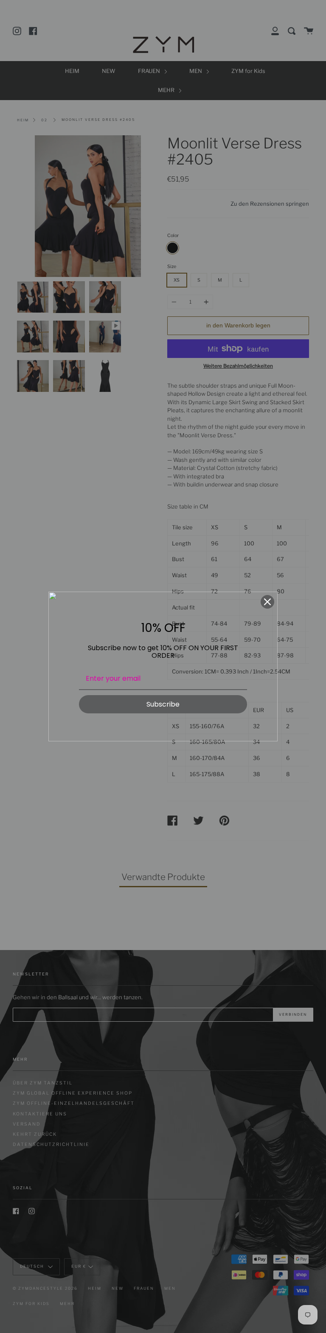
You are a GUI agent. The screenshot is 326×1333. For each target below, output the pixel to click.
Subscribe (163, 704)
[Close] (267, 602)
